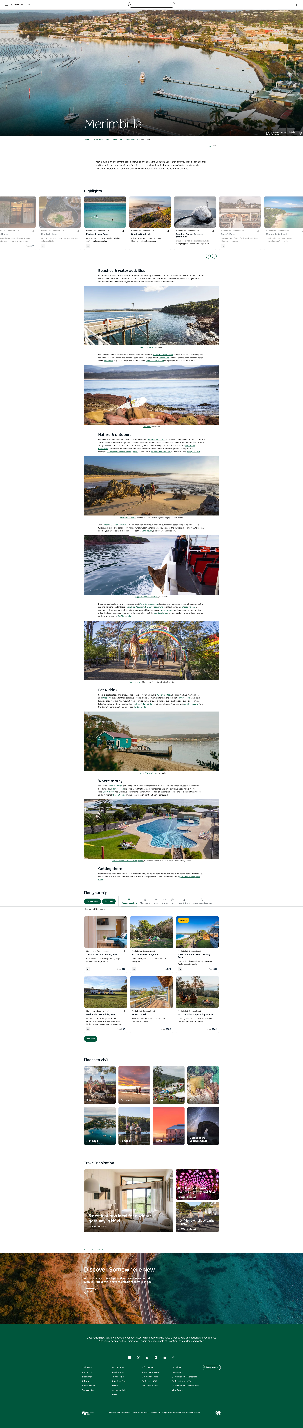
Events (104, 1250)
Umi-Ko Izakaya (191, 704)
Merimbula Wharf (147, 347)
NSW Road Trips (119, 1381)
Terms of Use (88, 1390)
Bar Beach (147, 427)
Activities (98, 1250)
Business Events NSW (181, 1381)
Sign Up (90, 1291)
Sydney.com (177, 1372)
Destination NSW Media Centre (185, 1386)
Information (148, 1367)
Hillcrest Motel (117, 789)
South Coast (117, 139)
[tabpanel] (151, 68)
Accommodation (89, 1250)
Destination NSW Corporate (184, 1377)
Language (211, 1367)
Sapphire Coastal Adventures (115, 525)
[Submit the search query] (131, 4)
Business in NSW (149, 1381)
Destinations (118, 1372)
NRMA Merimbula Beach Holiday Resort (127, 861)
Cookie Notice (88, 1386)
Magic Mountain (135, 682)
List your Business (150, 1377)
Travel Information (150, 1372)
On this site (118, 1367)
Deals (114, 1395)
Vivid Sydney (178, 1390)
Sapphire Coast (132, 139)
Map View (93, 901)
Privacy (85, 1381)
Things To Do (118, 1377)
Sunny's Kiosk (183, 698)
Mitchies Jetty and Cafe (143, 704)
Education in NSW (150, 1386)
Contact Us (87, 1372)
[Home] (17, 5)
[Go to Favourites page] (297, 5)
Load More (90, 1039)
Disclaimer (87, 1377)
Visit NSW (87, 1367)
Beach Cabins (119, 795)
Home (87, 139)
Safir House (147, 531)
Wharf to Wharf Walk (156, 440)
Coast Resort (108, 792)
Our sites (176, 1367)
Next (214, 256)
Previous (208, 256)
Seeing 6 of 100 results (95, 909)
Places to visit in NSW (101, 139)
